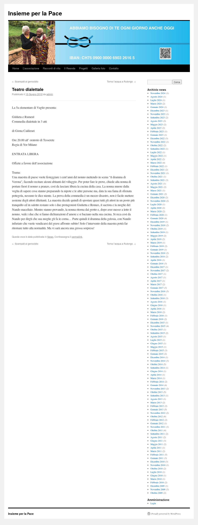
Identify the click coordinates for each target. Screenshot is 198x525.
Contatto (114, 68)
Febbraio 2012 (157, 419)
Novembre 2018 (157, 252)
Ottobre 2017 (156, 273)
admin (49, 94)
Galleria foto (98, 68)
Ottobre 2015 (156, 329)
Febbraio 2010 (157, 482)
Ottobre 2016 (156, 294)
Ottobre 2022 (156, 145)
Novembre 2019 (157, 225)
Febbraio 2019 (157, 246)
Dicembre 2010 (157, 461)
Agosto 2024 (156, 96)
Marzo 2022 (156, 162)
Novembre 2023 (157, 113)
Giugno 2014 (156, 371)
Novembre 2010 (157, 464)
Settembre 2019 (157, 232)
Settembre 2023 (157, 117)
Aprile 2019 (155, 239)
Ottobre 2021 (156, 176)
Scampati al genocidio (25, 81)
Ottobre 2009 (156, 492)
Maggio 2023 (156, 124)
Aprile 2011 (155, 447)
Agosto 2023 (156, 120)
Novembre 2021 (157, 173)
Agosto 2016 (156, 301)
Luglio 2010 (156, 471)
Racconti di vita (51, 68)
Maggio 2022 (156, 155)
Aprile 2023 (155, 127)
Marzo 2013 (156, 402)
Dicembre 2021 (157, 169)
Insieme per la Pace (35, 13)
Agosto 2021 (156, 183)
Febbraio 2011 (157, 454)
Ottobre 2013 (156, 392)
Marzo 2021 (156, 190)
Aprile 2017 (155, 280)
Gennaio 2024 (156, 107)
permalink (77, 236)
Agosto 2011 (156, 437)
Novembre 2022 (157, 141)
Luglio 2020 (156, 204)
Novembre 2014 (157, 360)
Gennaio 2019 (156, 249)
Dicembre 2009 (157, 485)
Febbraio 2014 (157, 381)
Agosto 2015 (156, 336)
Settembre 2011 (157, 433)
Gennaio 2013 (156, 409)
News (50, 236)
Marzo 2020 (156, 211)
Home (15, 68)
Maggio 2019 (156, 235)
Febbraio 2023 (157, 131)
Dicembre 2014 (157, 357)
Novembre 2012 (157, 412)
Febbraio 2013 (157, 405)
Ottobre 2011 (156, 430)
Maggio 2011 (156, 444)
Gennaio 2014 (156, 385)
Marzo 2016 (156, 312)
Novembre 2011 (157, 426)
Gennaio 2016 (156, 319)
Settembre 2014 (157, 367)
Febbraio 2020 (157, 214)
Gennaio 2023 (156, 134)
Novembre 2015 (157, 325)
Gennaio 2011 (156, 458)
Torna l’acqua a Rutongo (121, 81)
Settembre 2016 (157, 298)
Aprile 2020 (155, 207)
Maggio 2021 (156, 186)
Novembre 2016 (157, 291)
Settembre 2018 (157, 256)
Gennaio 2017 (156, 287)
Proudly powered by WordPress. (166, 513)
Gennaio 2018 (156, 263)
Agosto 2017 (156, 277)
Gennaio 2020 (156, 218)
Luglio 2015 (156, 339)
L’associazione (31, 68)
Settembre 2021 (157, 180)
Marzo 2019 (156, 242)
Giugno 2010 (156, 475)
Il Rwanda (69, 68)
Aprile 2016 (155, 308)
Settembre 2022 (157, 148)
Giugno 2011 (156, 440)
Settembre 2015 (157, 332)
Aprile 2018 (155, 259)
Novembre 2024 (157, 93)
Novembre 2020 (157, 200)
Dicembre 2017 (157, 266)
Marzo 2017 (156, 284)
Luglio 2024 (156, 100)
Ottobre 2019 (156, 228)
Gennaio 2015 (156, 353)
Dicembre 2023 (157, 110)
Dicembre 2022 (157, 138)
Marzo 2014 (156, 378)
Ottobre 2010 (156, 468)
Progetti (83, 68)
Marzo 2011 (156, 451)
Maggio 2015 (156, 346)
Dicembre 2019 (157, 221)
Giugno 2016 (156, 305)
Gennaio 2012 (156, 423)
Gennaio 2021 (156, 193)
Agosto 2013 (156, 398)
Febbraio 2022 (157, 166)
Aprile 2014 (155, 374)
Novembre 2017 (157, 270)
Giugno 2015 (156, 343)
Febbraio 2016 (157, 315)
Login (153, 503)
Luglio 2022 (156, 152)
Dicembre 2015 (157, 322)
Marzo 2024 (156, 103)
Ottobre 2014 (156, 364)
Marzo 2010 (156, 478)
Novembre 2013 (157, 388)
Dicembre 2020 (157, 197)
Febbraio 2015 (157, 350)
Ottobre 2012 (156, 416)
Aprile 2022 (155, 159)
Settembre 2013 (157, 395)
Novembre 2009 (157, 489)
